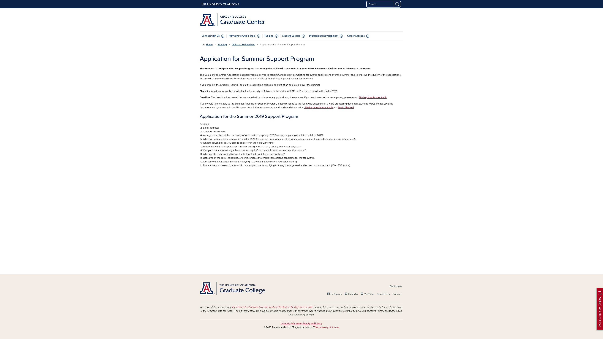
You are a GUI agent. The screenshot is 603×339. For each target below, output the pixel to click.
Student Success (291, 36)
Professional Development (323, 36)
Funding (268, 36)
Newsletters (383, 294)
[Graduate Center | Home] (232, 20)
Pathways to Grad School (241, 36)
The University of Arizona (326, 327)
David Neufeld (346, 107)
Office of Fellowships (243, 44)
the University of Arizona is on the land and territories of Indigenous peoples (273, 307)
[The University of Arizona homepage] (220, 4)
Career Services (356, 36)
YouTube (369, 294)
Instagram (336, 294)
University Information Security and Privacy (301, 323)
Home (209, 44)
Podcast (397, 294)
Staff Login (396, 286)
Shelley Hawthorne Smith (373, 97)
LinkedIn (353, 294)
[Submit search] (397, 4)
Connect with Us (211, 36)
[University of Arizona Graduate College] (232, 288)
